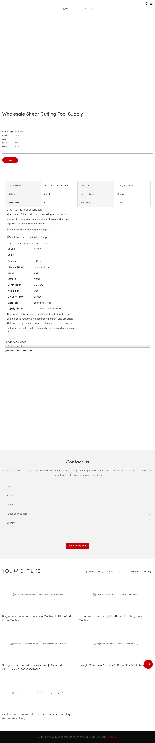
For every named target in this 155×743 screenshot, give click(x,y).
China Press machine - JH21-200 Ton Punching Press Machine (111, 618)
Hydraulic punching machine (99, 571)
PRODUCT (120, 571)
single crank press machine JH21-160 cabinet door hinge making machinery (36, 716)
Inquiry (10, 160)
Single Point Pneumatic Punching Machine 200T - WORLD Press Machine (37, 618)
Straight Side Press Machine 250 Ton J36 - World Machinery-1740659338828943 (32, 667)
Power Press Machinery (140, 571)
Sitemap (112, 737)
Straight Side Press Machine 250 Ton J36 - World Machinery (115, 665)
